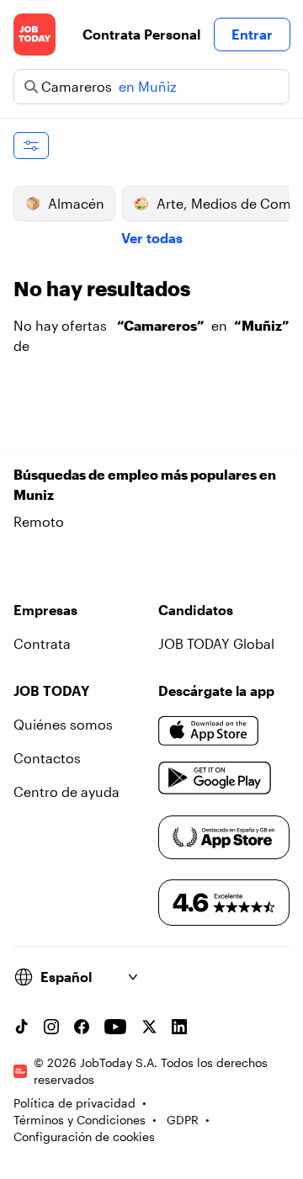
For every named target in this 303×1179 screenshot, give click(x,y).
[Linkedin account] (179, 1026)
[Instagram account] (51, 1026)
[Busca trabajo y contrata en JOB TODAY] (34, 34)
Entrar (252, 34)
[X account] (149, 1026)
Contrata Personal (141, 34)
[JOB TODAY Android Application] (215, 778)
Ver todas (152, 238)
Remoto (38, 521)
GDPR (183, 1120)
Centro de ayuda (66, 791)
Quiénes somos (63, 724)
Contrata (42, 643)
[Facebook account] (81, 1026)
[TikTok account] (21, 1026)
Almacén (76, 203)
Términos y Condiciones (79, 1120)
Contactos (47, 758)
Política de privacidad (74, 1103)
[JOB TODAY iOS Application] (208, 731)
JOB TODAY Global (216, 643)
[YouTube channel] (115, 1026)
